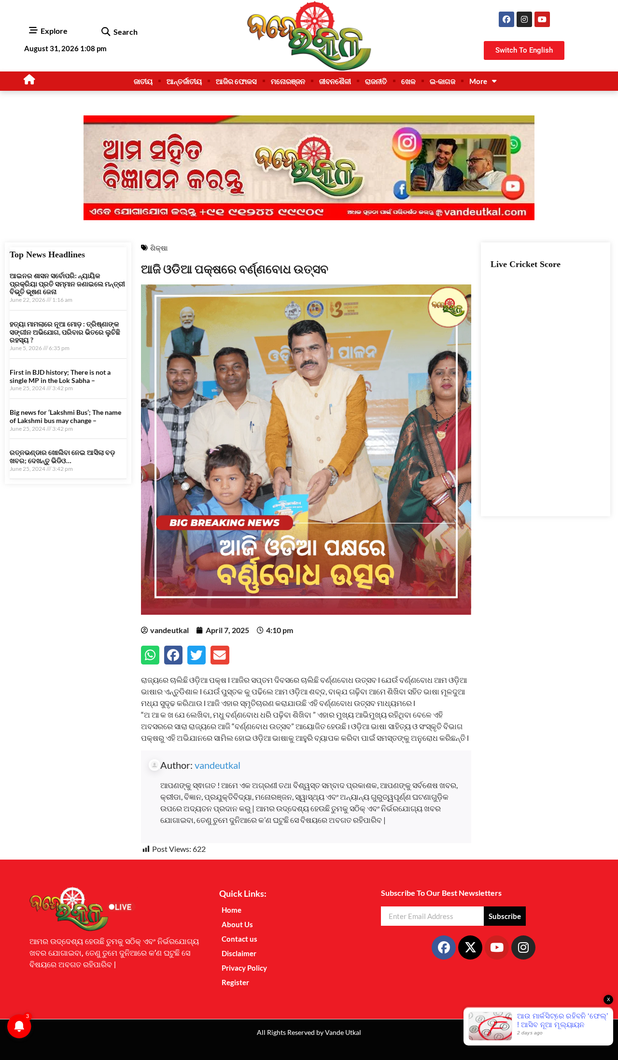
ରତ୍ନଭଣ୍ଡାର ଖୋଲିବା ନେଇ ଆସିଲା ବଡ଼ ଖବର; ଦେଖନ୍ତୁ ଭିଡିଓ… (62, 456)
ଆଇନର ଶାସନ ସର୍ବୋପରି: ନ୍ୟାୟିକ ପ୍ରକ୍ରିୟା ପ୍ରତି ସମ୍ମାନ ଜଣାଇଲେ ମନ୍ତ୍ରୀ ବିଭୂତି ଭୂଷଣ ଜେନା (67, 283)
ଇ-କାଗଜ (442, 81)
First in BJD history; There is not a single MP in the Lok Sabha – (60, 376)
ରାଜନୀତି (376, 81)
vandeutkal (217, 765)
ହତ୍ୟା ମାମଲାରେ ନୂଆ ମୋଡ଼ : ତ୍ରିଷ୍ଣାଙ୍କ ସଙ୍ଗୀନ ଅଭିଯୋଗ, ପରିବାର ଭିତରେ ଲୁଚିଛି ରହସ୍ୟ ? (65, 332)
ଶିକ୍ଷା (159, 247)
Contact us (239, 938)
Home (231, 909)
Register (235, 982)
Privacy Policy (244, 967)
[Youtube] (542, 19)
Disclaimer (239, 953)
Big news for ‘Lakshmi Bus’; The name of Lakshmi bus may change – (65, 416)
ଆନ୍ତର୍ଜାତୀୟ (184, 81)
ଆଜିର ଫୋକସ (236, 81)
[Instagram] (524, 19)
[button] (105, 32)
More (478, 81)
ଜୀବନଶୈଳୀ (335, 81)
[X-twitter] (470, 947)
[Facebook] (506, 19)
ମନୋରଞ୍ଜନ (288, 81)
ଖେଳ (408, 81)
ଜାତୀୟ (143, 81)
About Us (237, 924)
